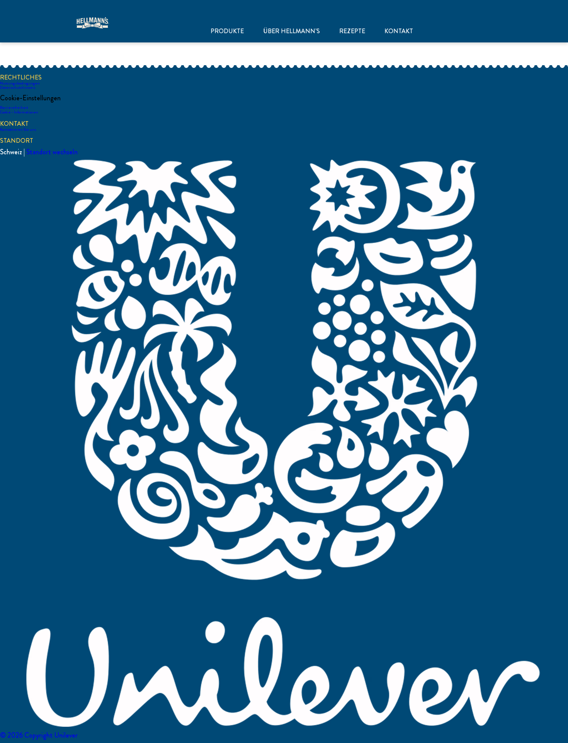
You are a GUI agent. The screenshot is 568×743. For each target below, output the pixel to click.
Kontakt (398, 31)
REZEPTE (352, 31)
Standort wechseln (52, 152)
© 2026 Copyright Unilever (39, 735)
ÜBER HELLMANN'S (291, 31)
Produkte (227, 31)
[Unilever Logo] (284, 725)
